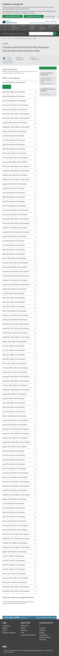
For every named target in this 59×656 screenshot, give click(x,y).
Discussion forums (45, 637)
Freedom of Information (28, 635)
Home (5, 25)
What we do (24, 625)
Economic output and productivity (22, 38)
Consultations (43, 635)
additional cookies (20, 11)
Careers (23, 628)
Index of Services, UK (45, 94)
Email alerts (42, 639)
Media (47, 23)
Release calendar (33, 23)
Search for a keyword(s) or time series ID (13, 33)
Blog (55, 23)
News (22, 632)
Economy (10, 38)
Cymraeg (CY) (54, 21)
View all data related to (48, 68)
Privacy (4, 630)
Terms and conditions (9, 632)
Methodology (42, 23)
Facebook (42, 630)
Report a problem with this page (45, 617)
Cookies (4, 628)
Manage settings (50, 16)
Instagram (42, 628)
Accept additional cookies (12, 16)
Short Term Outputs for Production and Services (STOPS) (8, 61)
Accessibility (6, 625)
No (26, 617)
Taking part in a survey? (52, 26)
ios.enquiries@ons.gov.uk (46, 83)
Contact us (24, 630)
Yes (22, 617)
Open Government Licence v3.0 (33, 650)
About (51, 23)
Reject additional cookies (33, 16)
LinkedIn (41, 632)
